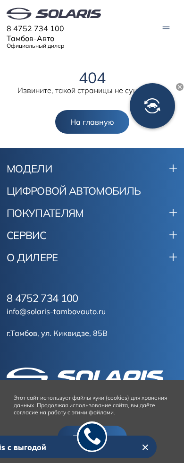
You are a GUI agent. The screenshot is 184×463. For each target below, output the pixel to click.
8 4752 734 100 (35, 28)
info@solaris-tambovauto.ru (56, 311)
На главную (92, 122)
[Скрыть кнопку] (180, 87)
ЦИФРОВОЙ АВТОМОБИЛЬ (74, 191)
